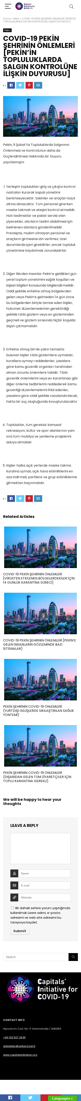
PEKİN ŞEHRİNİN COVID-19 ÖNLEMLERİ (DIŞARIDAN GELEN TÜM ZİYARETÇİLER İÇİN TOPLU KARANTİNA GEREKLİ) (37, 776)
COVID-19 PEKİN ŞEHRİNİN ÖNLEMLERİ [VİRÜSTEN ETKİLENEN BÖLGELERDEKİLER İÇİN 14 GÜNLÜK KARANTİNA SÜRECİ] (39, 578)
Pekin (16, 18)
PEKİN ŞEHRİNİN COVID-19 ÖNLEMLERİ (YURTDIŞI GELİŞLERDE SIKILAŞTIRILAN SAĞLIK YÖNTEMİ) (38, 710)
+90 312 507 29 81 (14, 1037)
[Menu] (8, 6)
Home (7, 18)
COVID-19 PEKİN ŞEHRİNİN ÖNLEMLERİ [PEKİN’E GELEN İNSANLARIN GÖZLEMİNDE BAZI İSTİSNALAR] (39, 644)
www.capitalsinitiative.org (20, 1055)
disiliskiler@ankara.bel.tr (19, 1046)
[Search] (71, 6)
